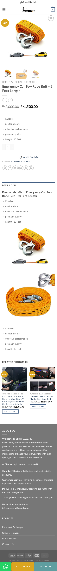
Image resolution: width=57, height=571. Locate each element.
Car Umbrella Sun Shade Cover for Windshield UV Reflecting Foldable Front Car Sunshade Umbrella (13, 400)
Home (5, 82)
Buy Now (45, 566)
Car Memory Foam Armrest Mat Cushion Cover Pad (42, 397)
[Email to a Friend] (20, 167)
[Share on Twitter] (15, 167)
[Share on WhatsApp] (4, 167)
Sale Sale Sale (43, 560)
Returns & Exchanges (12, 527)
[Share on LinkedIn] (31, 167)
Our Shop (29, 560)
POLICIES (11, 560)
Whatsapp (5, 570)
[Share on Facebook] (10, 167)
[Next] (50, 41)
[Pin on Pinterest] (26, 167)
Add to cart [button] (10, 411)
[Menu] (4, 9)
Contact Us (8, 544)
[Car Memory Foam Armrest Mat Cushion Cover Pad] (42, 379)
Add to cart (22, 566)
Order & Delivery (10, 532)
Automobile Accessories (24, 82)
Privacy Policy (9, 538)
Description (9, 185)
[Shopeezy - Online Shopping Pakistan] (28, 9)
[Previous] (7, 41)
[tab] (28, 185)
